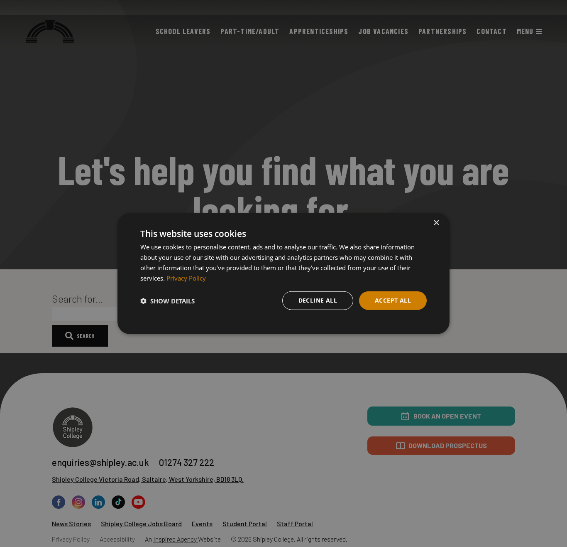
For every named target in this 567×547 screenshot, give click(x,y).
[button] (167, 300)
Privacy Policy (186, 278)
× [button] (436, 223)
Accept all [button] (393, 300)
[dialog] (283, 273)
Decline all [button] (317, 300)
